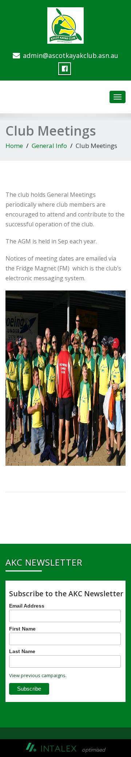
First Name (22, 629)
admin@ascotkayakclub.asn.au (70, 55)
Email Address (26, 606)
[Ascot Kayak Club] (65, 24)
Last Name (22, 651)
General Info (49, 145)
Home (14, 145)
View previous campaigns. (38, 675)
